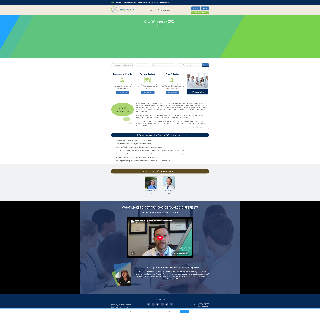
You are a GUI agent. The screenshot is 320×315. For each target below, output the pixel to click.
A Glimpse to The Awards (129, 2)
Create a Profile (122, 92)
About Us (118, 2)
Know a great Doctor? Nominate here (167, 9)
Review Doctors (147, 92)
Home (112, 2)
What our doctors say (143, 2)
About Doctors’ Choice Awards (119, 307)
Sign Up (195, 8)
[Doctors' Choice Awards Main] (126, 9)
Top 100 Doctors (200, 12)
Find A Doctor (172, 92)
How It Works (154, 2)
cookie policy (175, 312)
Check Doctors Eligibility (152, 9)
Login (205, 8)
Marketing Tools (164, 2)
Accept (184, 312)
